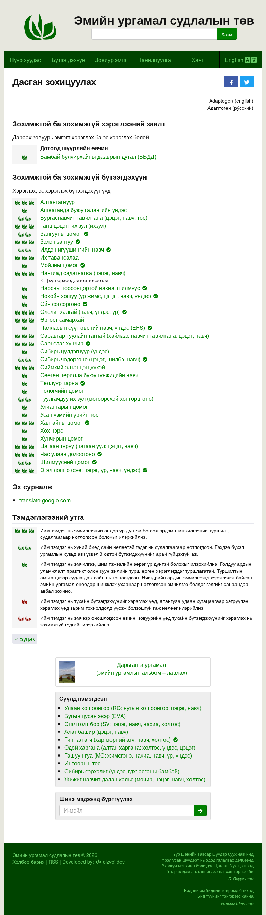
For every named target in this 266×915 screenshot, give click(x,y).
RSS (53, 861)
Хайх (226, 33)
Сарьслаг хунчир (61, 343)
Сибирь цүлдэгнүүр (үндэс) (74, 351)
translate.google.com (45, 500)
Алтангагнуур (57, 202)
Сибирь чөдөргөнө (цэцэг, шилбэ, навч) (90, 359)
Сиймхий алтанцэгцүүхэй (72, 367)
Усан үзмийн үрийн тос (69, 414)
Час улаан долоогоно (67, 454)
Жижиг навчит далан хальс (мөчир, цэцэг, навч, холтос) (134, 779)
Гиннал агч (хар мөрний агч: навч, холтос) (117, 739)
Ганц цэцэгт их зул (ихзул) (73, 225)
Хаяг (198, 60)
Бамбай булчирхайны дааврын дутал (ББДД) (98, 157)
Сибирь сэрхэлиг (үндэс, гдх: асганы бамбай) (121, 771)
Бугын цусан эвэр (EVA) (95, 716)
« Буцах (25, 639)
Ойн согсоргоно (60, 304)
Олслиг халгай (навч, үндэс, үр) (80, 312)
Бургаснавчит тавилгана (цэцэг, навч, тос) (93, 217)
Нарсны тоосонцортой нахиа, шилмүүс (90, 288)
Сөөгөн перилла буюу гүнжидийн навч (89, 375)
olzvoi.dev (113, 861)
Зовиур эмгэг (111, 60)
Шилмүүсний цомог (65, 462)
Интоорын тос (82, 763)
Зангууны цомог (60, 233)
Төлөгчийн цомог (62, 391)
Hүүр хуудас (25, 60)
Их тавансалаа (59, 257)
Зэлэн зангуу (56, 241)
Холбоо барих (28, 861)
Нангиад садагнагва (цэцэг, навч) (82, 273)
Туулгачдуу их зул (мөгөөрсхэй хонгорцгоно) (96, 398)
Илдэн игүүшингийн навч (72, 249)
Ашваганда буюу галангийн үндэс (83, 210)
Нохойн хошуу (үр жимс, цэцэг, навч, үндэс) (95, 296)
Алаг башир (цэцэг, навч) (96, 731)
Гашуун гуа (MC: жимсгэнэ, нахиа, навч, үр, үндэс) (128, 755)
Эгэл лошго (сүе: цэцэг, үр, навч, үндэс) (90, 470)
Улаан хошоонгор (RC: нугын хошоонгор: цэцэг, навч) (132, 708)
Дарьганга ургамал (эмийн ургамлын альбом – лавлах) (141, 669)
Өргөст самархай (62, 320)
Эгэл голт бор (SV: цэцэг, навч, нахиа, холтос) (122, 724)
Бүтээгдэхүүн (68, 60)
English (235, 60)
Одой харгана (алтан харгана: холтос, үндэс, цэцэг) (129, 747)
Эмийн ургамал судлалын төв (164, 20)
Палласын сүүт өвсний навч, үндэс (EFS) (92, 328)
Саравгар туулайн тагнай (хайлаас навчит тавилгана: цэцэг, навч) (124, 335)
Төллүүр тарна (59, 383)
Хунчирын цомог (61, 438)
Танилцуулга (155, 60)
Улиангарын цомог (64, 406)
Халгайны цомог (61, 422)
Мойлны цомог (59, 265)
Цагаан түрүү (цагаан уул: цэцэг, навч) (89, 446)
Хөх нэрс (51, 430)
